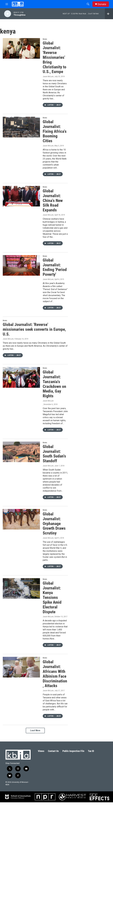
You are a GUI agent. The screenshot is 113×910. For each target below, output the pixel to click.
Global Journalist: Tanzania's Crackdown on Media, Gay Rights (54, 384)
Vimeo (41, 751)
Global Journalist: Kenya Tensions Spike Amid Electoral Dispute (52, 597)
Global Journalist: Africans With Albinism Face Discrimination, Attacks (55, 673)
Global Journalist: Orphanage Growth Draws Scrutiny (54, 523)
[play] (7, 13)
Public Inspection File (73, 751)
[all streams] (109, 13)
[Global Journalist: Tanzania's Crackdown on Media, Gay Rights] (21, 377)
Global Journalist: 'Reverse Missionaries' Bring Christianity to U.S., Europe (54, 57)
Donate (102, 4)
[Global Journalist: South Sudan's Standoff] (21, 452)
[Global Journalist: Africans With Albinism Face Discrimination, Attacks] (21, 667)
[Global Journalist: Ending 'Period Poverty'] (21, 265)
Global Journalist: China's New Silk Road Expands (53, 200)
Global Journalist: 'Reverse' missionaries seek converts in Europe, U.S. (34, 329)
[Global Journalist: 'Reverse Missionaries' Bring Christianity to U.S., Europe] (21, 48)
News (45, 39)
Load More (35, 730)
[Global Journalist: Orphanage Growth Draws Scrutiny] (21, 519)
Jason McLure (48, 76)
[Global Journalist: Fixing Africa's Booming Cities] (21, 127)
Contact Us (53, 751)
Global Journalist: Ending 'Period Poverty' (55, 267)
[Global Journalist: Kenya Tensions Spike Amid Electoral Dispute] (21, 588)
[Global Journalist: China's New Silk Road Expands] (21, 196)
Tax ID (91, 751)
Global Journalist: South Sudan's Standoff (54, 453)
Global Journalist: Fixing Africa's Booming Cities (55, 131)
